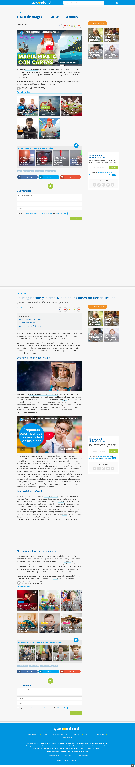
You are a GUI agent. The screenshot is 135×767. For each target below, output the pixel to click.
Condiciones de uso (47, 213)
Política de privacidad (60, 734)
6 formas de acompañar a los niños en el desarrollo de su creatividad (26, 628)
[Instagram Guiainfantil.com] (103, 185)
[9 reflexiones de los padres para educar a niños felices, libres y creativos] (71, 633)
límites (61, 343)
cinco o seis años (51, 496)
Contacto (88, 734)
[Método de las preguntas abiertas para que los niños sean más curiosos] (49, 633)
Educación (21, 293)
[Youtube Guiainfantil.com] (112, 185)
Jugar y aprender (50, 171)
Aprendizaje (44, 600)
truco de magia (31, 69)
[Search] (102, 3)
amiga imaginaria (70, 461)
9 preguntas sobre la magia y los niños (26, 135)
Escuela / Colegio (22, 665)
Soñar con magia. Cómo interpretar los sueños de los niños (48, 112)
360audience (73, 760)
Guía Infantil (68, 756)
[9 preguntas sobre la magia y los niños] (27, 138)
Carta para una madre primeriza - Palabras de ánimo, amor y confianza (95, 54)
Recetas (65, 105)
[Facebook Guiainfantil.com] (94, 185)
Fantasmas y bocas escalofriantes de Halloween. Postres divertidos (70, 111)
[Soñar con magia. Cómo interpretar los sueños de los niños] (49, 116)
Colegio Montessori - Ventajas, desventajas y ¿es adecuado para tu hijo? (111, 37)
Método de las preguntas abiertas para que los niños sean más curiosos (48, 628)
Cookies (46, 734)
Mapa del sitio (67, 737)
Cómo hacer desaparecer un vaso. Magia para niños (49, 135)
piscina (61, 501)
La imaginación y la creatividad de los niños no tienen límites (26, 112)
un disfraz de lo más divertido (39, 410)
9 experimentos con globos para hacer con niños (35, 148)
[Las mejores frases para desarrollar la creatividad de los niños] (71, 610)
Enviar (76, 218)
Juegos (21, 107)
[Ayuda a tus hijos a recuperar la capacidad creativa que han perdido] (49, 610)
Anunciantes (100, 734)
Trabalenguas (39, 171)
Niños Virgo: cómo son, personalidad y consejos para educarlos (110, 54)
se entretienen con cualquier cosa (43, 394)
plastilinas (54, 474)
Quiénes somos (33, 734)
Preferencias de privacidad (33, 213)
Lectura (55, 665)
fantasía (67, 561)
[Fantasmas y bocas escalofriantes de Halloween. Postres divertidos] (71, 116)
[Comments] (79, 26)
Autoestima (66, 622)
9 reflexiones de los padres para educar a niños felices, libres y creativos (71, 628)
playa (64, 514)
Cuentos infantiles (28, 171)
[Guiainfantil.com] (41, 4)
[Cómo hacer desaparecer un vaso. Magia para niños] (49, 138)
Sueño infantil (45, 107)
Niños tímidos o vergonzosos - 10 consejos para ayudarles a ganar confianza (95, 37)
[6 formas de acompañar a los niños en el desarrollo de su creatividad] (27, 633)
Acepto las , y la (43, 213)
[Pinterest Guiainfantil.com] (98, 185)
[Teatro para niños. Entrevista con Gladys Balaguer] (27, 610)
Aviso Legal (76, 734)
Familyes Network (53, 756)
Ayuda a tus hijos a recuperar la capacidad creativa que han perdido (49, 606)
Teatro (21, 602)
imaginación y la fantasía (68, 336)
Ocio (19, 12)
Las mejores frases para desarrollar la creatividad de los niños (70, 606)
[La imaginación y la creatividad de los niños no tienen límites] (27, 116)
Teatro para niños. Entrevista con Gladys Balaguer (26, 607)
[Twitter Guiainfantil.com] (108, 185)
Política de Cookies (61, 213)
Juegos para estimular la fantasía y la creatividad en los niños (40, 642)
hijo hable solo (65, 556)
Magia (34, 84)
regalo (65, 399)
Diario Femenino (82, 756)
